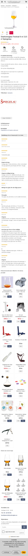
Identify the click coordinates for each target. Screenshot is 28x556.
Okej (23, 552)
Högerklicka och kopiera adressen (9, 130)
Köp (9, 296)
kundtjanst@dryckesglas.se (9, 515)
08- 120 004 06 (7, 512)
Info (5, 296)
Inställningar (6, 552)
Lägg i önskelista (6, 118)
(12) (7, 42)
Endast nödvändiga (16, 552)
